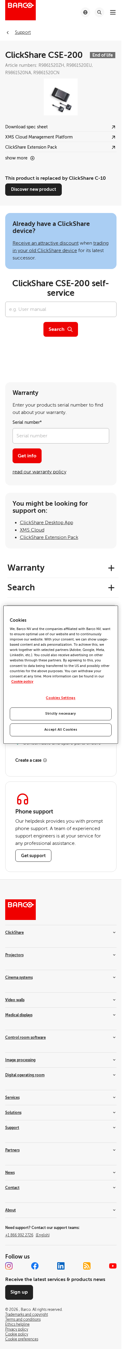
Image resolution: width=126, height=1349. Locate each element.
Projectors (14, 955)
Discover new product (33, 189)
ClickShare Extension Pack (49, 537)
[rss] (87, 1266)
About (10, 1210)
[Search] (99, 12)
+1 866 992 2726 (27, 1235)
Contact (12, 1188)
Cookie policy (22, 682)
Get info (27, 456)
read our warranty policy (39, 472)
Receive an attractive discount (46, 243)
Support (12, 1128)
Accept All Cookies (60, 730)
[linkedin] (61, 1266)
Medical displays (18, 1015)
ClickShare (14, 932)
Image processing (20, 1060)
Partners (12, 1150)
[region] (60, 674)
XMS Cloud (32, 530)
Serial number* (27, 422)
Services (12, 1097)
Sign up (19, 1292)
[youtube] (113, 1266)
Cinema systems (19, 977)
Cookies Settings (60, 698)
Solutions (13, 1112)
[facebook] (35, 1266)
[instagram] (9, 1266)
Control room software (25, 1037)
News (10, 1172)
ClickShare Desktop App (46, 522)
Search (57, 329)
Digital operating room (25, 1075)
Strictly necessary (60, 714)
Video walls (14, 1000)
